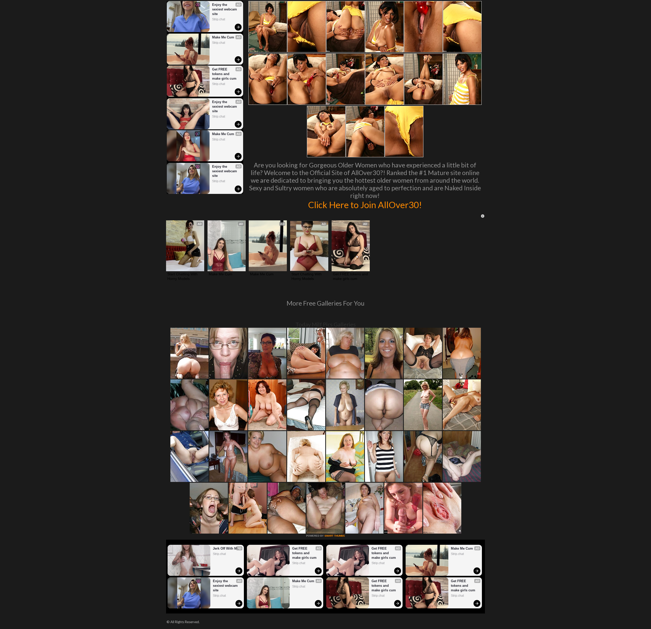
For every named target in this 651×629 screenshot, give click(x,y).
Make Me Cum (223, 37)
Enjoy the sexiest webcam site (225, 9)
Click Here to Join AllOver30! (365, 204)
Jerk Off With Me (226, 548)
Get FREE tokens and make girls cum (224, 73)
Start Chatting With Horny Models (183, 276)
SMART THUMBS (334, 535)
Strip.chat (218, 19)
